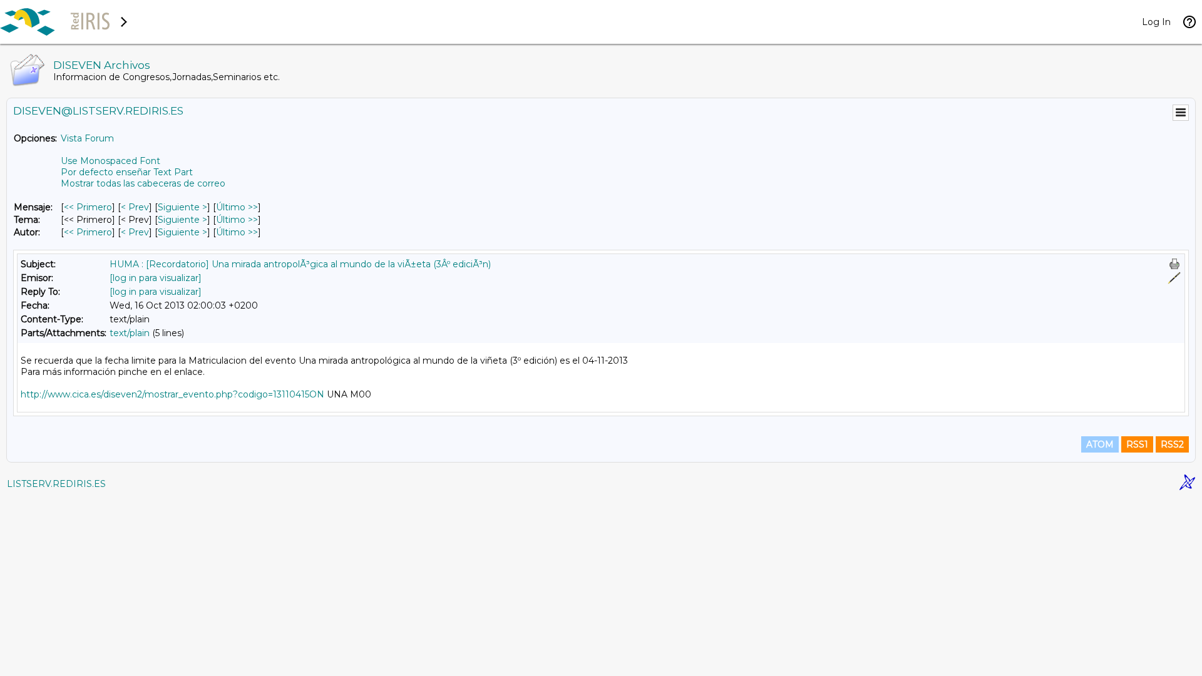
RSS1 (1137, 444)
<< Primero (88, 207)
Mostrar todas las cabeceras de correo (143, 183)
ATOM (1100, 444)
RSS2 (1172, 444)
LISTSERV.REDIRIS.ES (56, 483)
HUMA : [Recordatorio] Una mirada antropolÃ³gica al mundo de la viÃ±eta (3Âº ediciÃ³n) (300, 264)
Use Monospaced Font (110, 160)
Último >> (237, 207)
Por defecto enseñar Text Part (127, 172)
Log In (1156, 22)
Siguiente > (182, 207)
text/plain (130, 333)
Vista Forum (87, 138)
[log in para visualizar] (156, 278)
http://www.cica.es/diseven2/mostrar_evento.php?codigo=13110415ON (172, 394)
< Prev (135, 207)
